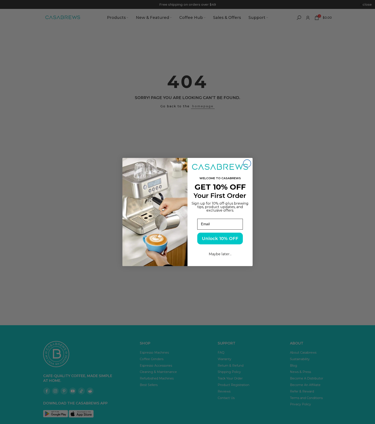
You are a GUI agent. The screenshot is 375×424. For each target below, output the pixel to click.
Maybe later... (220, 254)
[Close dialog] (247, 163)
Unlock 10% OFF (220, 238)
